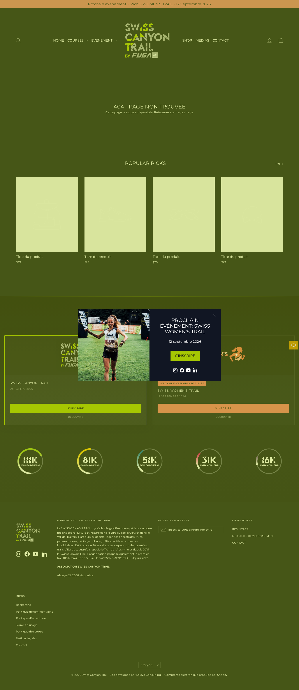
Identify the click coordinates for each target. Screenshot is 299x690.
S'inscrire (185, 356)
